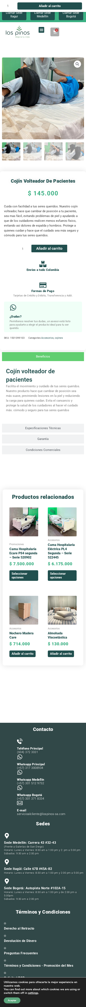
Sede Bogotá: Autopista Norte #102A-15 (35, 888)
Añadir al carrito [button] (22, 653)
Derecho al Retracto (19, 928)
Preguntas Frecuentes (21, 953)
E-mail (21, 810)
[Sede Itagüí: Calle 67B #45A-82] (7, 862)
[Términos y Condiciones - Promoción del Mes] (5, 960)
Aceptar (12, 1000)
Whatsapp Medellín (30, 779)
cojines (59, 338)
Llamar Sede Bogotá (71, 14)
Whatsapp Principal (31, 764)
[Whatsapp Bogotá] (20, 787)
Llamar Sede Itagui (14, 14)
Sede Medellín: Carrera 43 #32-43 (30, 843)
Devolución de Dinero (20, 941)
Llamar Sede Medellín (42, 14)
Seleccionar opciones (19, 575)
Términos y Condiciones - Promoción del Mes (38, 965)
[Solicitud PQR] (5, 973)
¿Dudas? (16, 316)
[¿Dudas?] (13, 307)
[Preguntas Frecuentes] (5, 948)
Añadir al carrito (49, 248)
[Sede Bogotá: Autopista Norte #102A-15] (7, 881)
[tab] (43, 356)
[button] (41, 30)
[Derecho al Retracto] (5, 923)
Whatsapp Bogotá (29, 795)
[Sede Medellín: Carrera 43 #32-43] (7, 836)
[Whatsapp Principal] (20, 757)
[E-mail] (20, 803)
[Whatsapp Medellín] (20, 772)
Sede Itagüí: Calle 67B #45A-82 (28, 869)
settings (33, 993)
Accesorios (47, 338)
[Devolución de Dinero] (5, 936)
